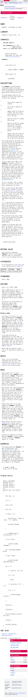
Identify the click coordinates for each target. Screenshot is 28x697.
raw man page (14, 647)
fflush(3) (19, 189)
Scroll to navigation (7, 12)
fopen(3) (9, 345)
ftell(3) (14, 151)
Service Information (10, 6)
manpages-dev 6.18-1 (16, 682)
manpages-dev (12, 8)
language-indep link (16, 642)
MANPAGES (6, 0)
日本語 (12, 675)
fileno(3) (4, 363)
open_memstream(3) (7, 179)
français (13, 673)
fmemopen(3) (4, 17)
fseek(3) (12, 149)
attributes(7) (19, 266)
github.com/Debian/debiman (20, 693)
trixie (12, 657)
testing (12, 659)
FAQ (20, 3)
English (12, 670)
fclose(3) (11, 191)
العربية (12, 668)
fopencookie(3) (12, 633)
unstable (7, 8)
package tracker (15, 645)
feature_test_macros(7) (12, 56)
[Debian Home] (2, 3)
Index (6, 3)
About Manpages (13, 3)
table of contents (16, 651)
